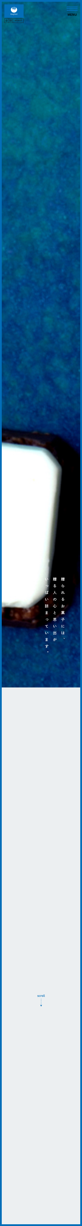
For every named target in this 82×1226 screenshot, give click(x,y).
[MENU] (72, 9)
